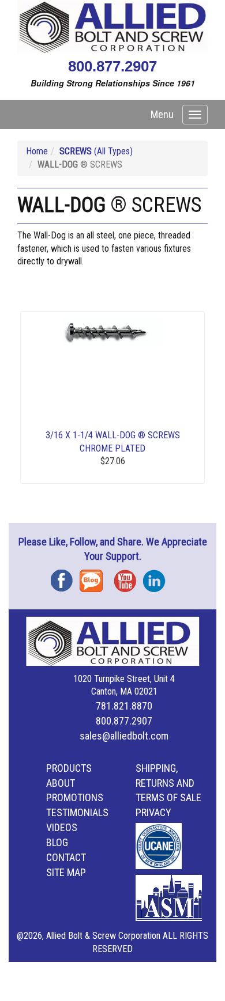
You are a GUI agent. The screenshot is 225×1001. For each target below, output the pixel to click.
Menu (162, 114)
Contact (66, 857)
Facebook (65, 577)
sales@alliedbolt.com (124, 736)
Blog (94, 577)
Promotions (74, 797)
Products (69, 768)
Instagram (157, 577)
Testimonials (77, 812)
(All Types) (96, 151)
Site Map (66, 872)
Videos (61, 827)
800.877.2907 (112, 66)
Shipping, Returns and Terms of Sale (168, 783)
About (60, 783)
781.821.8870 (124, 706)
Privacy (153, 812)
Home (37, 151)
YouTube (128, 577)
